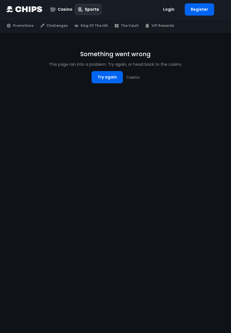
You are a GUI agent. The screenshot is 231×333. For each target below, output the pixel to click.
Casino (133, 77)
